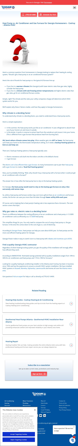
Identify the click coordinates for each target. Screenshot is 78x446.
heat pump (69, 165)
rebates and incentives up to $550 (60, 239)
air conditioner (60, 195)
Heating (7, 403)
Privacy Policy (63, 407)
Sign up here (37, 374)
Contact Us (62, 401)
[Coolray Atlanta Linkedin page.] (44, 415)
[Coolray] (8, 7)
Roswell (17, 268)
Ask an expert (18, 276)
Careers (43, 405)
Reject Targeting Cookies (19, 440)
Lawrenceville (40, 268)
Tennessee (48, 2)
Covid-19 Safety (45, 410)
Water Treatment (28, 401)
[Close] (35, 410)
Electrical (7, 405)
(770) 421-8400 (30, 15)
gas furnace (11, 167)
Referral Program (46, 412)
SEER (33, 216)
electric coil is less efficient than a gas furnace (21, 165)
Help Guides (44, 403)
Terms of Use (63, 403)
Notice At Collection (64, 405)
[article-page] (71, 303)
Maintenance (27, 405)
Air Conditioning (9, 401)
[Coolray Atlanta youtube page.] (40, 415)
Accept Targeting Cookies (18, 434)
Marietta (24, 268)
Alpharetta (31, 268)
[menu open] (74, 7)
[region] (18, 426)
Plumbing (25, 403)
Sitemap (43, 407)
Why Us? (43, 401)
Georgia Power (17, 231)
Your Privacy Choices (65, 410)
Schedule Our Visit (49, 15)
